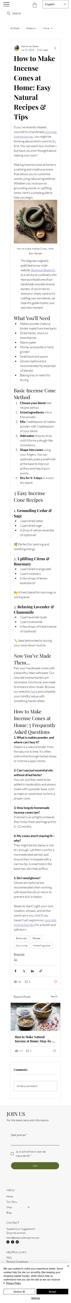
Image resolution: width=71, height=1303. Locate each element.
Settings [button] (35, 1298)
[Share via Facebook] (15, 971)
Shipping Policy (14, 1261)
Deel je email (19, 1135)
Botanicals (21, 938)
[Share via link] (40, 971)
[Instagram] (7, 1233)
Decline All (19, 1291)
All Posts (15, 28)
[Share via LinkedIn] (32, 971)
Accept (52, 1291)
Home (9, 1188)
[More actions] (55, 48)
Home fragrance (41, 945)
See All (54, 996)
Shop (9, 1199)
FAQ (9, 1249)
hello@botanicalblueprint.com (22, 1229)
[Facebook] (12, 1233)
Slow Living (21, 945)
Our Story (11, 1193)
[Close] (66, 1268)
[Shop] (28, 1199)
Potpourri (31, 28)
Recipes (36, 938)
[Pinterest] (17, 1233)
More (46, 28)
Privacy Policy (14, 1257)
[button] (35, 5)
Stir (15, 959)
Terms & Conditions (17, 1253)
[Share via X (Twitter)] (24, 971)
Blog (9, 1204)
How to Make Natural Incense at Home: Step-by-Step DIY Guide (34, 1039)
